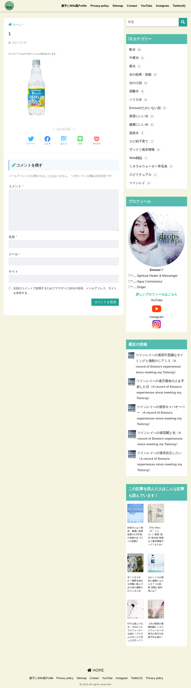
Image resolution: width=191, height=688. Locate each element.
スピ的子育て (141, 141)
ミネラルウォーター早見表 (150, 166)
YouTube (146, 5)
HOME (98, 670)
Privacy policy (99, 5)
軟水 (135, 49)
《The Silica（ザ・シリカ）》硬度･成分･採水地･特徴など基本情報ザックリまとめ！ (156, 536)
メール (14, 254)
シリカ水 (138, 99)
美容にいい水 (141, 116)
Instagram (162, 5)
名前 (13, 237)
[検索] (183, 22)
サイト (13, 271)
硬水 (134, 66)
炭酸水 (136, 91)
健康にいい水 (141, 124)
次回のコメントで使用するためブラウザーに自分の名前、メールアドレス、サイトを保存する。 (65, 290)
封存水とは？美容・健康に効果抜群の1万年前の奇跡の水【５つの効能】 (135, 534)
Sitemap (117, 5)
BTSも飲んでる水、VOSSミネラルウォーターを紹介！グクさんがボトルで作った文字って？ (135, 632)
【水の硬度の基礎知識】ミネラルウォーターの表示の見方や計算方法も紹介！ (156, 630)
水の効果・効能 (142, 74)
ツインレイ (139, 183)
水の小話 (138, 83)
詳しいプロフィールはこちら (156, 294)
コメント (16, 186)
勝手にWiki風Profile (74, 5)
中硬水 (136, 58)
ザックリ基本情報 (144, 149)
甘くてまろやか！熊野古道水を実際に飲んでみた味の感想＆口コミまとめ (135, 584)
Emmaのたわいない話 (147, 108)
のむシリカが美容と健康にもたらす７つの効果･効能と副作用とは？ (156, 584)
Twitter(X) (179, 5)
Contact (132, 5)
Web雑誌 (137, 158)
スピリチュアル (142, 174)
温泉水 (136, 133)
